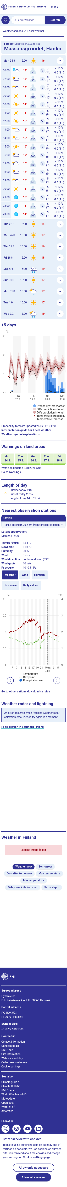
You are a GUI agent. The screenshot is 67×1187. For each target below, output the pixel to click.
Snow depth (51, 887)
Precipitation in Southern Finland (22, 726)
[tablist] (33, 580)
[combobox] (30, 20)
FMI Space (7, 1090)
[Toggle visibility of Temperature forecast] (48, 419)
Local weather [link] (35, 31)
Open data (7, 1102)
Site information (10, 1054)
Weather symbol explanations (20, 434)
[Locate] (5, 20)
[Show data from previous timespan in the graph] (10, 680)
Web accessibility (12, 1058)
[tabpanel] (33, 637)
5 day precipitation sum (22, 887)
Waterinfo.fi (8, 1107)
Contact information (13, 1041)
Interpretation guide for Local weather (26, 430)
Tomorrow (45, 866)
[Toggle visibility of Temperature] (28, 674)
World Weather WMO (13, 1094)
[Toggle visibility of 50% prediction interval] (48, 412)
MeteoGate (8, 1098)
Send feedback (10, 1045)
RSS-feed (7, 1050)
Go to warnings (11, 472)
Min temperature (33, 880)
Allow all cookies (33, 1177)
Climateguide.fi (10, 1082)
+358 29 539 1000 (12, 1029)
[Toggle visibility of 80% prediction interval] (48, 409)
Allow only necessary (33, 1167)
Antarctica (7, 1111)
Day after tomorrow (19, 873)
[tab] (10, 574)
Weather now (23, 866)
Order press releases (14, 1062)
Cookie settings (10, 1066)
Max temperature (49, 873)
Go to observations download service (25, 691)
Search (55, 20)
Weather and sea (13, 31)
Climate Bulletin (10, 1086)
